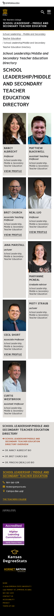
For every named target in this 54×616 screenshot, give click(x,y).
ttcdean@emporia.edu (16, 487)
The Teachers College (12, 20)
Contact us (8, 596)
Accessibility (9, 599)
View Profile (13, 171)
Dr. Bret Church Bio (16, 457)
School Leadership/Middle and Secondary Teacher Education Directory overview (22, 441)
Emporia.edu (12, 3)
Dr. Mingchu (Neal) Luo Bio (19, 463)
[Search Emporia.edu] (42, 12)
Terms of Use (9, 606)
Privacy (6, 603)
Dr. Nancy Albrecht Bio (18, 451)
